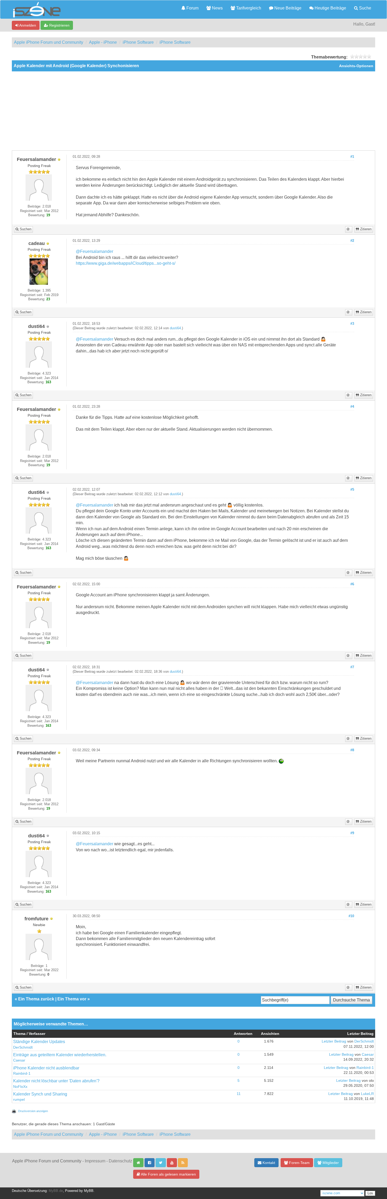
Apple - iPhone (103, 42)
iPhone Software (138, 42)
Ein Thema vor (71, 999)
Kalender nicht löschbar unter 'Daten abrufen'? (56, 1081)
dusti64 (175, 328)
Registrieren (59, 25)
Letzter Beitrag (334, 1041)
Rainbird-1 (22, 1073)
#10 (351, 916)
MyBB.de (56, 1191)
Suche (364, 8)
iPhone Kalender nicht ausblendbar (46, 1068)
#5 (352, 490)
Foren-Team (299, 1163)
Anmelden (27, 25)
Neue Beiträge (287, 8)
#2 (352, 241)
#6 (352, 584)
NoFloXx (20, 1087)
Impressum (95, 1161)
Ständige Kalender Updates (39, 1041)
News (217, 8)
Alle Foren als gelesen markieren (168, 1174)
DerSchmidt (23, 1047)
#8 (352, 750)
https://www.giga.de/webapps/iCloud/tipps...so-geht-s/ (125, 263)
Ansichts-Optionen (356, 66)
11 (239, 1094)
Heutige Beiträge (330, 8)
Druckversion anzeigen (33, 1111)
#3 (352, 324)
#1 (352, 157)
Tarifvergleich (248, 8)
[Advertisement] (193, 111)
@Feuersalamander (94, 251)
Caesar (19, 1060)
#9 (352, 833)
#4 (352, 407)
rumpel (19, 1100)
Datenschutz (120, 1161)
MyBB (88, 1191)
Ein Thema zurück (36, 999)
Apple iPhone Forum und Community (48, 42)
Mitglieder (330, 1163)
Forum (192, 8)
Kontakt (268, 1163)
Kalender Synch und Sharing (40, 1094)
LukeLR (367, 1094)
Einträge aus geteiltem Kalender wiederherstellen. (59, 1055)
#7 (352, 667)
